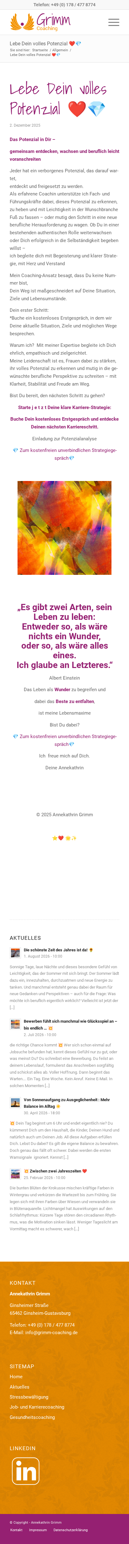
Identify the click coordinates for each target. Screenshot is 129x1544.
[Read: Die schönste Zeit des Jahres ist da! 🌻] (15, 953)
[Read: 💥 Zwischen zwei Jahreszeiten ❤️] (15, 1174)
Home (16, 1376)
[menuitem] (110, 22)
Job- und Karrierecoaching (37, 1407)
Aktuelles (19, 1387)
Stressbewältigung (29, 1397)
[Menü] (110, 22)
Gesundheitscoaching (32, 1417)
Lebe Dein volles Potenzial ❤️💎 (45, 44)
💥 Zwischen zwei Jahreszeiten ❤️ (55, 1171)
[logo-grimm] (53, 22)
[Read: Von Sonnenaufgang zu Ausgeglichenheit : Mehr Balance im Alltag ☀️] (15, 1102)
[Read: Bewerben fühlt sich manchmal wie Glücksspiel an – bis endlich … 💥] (15, 1024)
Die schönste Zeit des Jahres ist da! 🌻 (59, 950)
